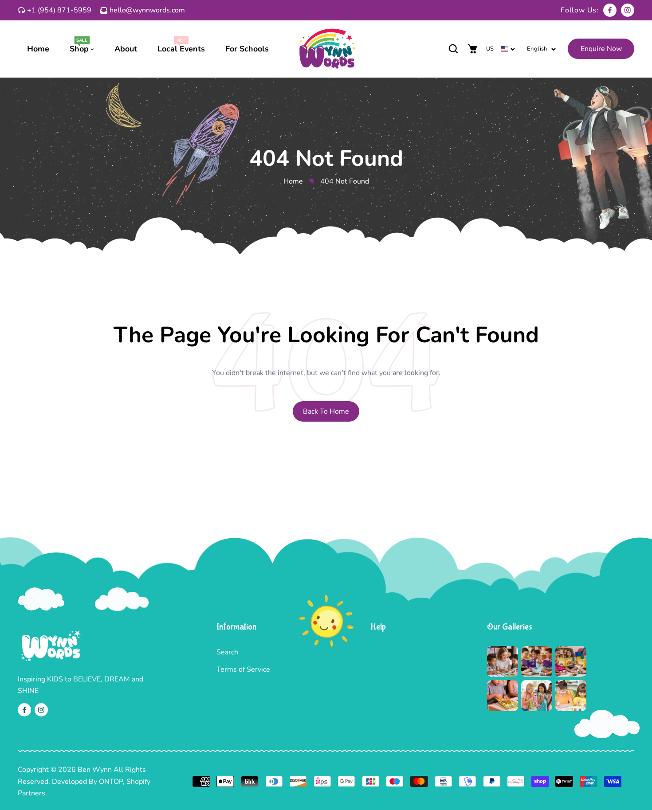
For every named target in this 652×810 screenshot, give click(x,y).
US (490, 49)
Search (227, 652)
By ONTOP (106, 782)
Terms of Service (243, 669)
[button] (453, 49)
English (537, 49)
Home (293, 181)
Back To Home (326, 411)
